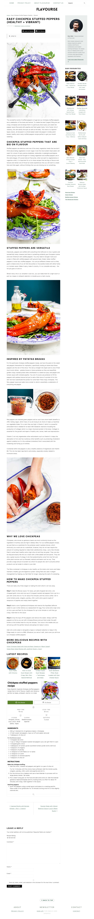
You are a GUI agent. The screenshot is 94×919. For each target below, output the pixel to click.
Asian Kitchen (69, 194)
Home (8, 15)
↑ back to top (47, 900)
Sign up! (40, 911)
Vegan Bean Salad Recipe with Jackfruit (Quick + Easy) (24, 649)
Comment (10, 842)
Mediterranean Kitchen (71, 197)
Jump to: (13, 36)
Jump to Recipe (29, 31)
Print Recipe (41, 31)
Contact (76, 911)
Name (9, 867)
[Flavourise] (47, 11)
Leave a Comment (25, 26)
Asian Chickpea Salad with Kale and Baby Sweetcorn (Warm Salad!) (28, 646)
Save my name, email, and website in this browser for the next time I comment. (34, 882)
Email (9, 873)
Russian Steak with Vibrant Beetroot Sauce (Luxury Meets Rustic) (48, 808)
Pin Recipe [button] (47, 702)
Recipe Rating (11, 835)
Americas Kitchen (70, 192)
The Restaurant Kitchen (71, 199)
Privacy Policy (17, 911)
